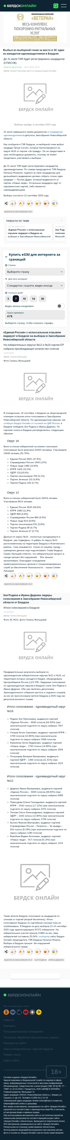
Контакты (9, 1025)
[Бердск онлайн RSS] (39, 1012)
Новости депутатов (12, 67)
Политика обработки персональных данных (31, 1037)
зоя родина (40, 960)
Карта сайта (11, 1060)
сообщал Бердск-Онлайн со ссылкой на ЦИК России (32, 423)
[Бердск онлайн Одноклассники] (6, 1012)
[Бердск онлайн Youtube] (25, 1012)
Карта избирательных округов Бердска (28, 1049)
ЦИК (32, 682)
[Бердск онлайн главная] (22, 995)
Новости (9, 1020)
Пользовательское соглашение (23, 1031)
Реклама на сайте (15, 1043)
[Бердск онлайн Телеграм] (19, 1012)
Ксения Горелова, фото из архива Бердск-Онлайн (33, 71)
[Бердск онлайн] (20, 6)
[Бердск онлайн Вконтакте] (12, 1012)
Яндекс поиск (12, 1054)
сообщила (44, 936)
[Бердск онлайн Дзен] (32, 1012)
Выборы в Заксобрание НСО (18, 212)
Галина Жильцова (18, 357)
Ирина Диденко (56, 960)
